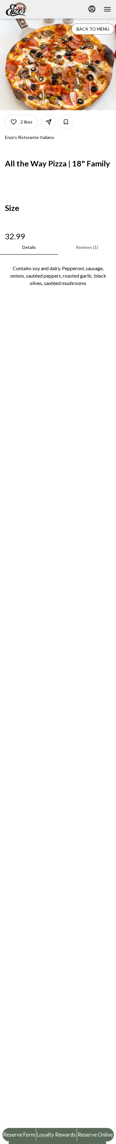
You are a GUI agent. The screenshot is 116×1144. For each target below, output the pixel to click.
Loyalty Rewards (56, 1134)
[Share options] (48, 122)
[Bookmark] (66, 122)
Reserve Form (19, 1134)
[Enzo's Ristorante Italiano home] (33, 9)
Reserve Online (95, 1134)
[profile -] (92, 9)
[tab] (29, 247)
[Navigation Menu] (107, 9)
